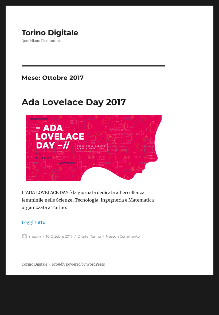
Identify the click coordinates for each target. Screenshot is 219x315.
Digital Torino (89, 236)
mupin (35, 236)
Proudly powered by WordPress (78, 264)
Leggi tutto (33, 222)
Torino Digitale (50, 32)
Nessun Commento (123, 236)
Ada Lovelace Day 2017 (74, 102)
